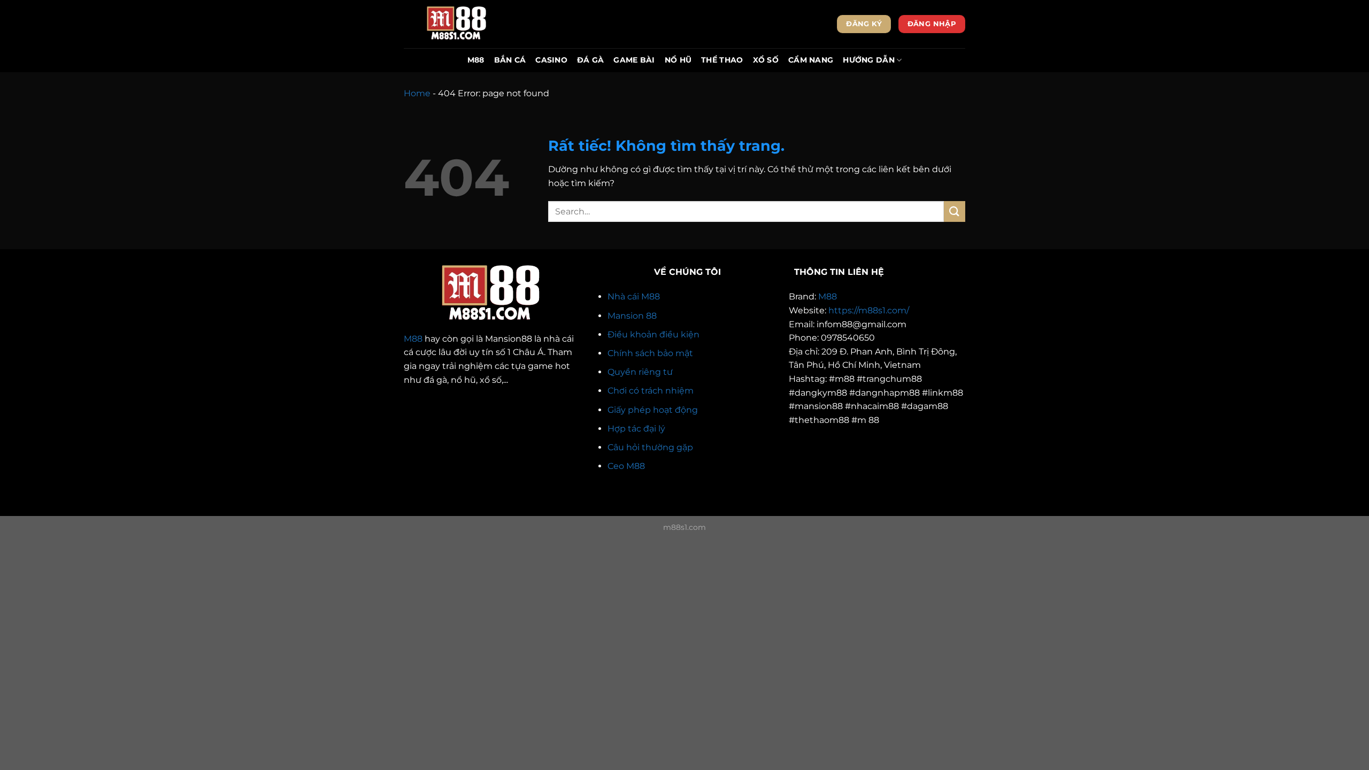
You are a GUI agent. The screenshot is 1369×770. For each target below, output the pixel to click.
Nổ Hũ (678, 60)
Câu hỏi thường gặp (650, 447)
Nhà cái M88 (633, 296)
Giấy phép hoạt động (652, 410)
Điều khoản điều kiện (653, 334)
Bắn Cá (510, 60)
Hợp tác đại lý (636, 429)
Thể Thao (722, 60)
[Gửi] (954, 211)
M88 (475, 60)
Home (417, 93)
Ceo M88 (626, 466)
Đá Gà (590, 60)
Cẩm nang (810, 60)
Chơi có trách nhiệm (650, 391)
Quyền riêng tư (640, 372)
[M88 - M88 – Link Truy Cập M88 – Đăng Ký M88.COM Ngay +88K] (457, 24)
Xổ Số (766, 60)
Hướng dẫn (869, 60)
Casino (551, 60)
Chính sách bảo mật (650, 353)
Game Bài (634, 60)
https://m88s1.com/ (868, 310)
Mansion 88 (632, 316)
